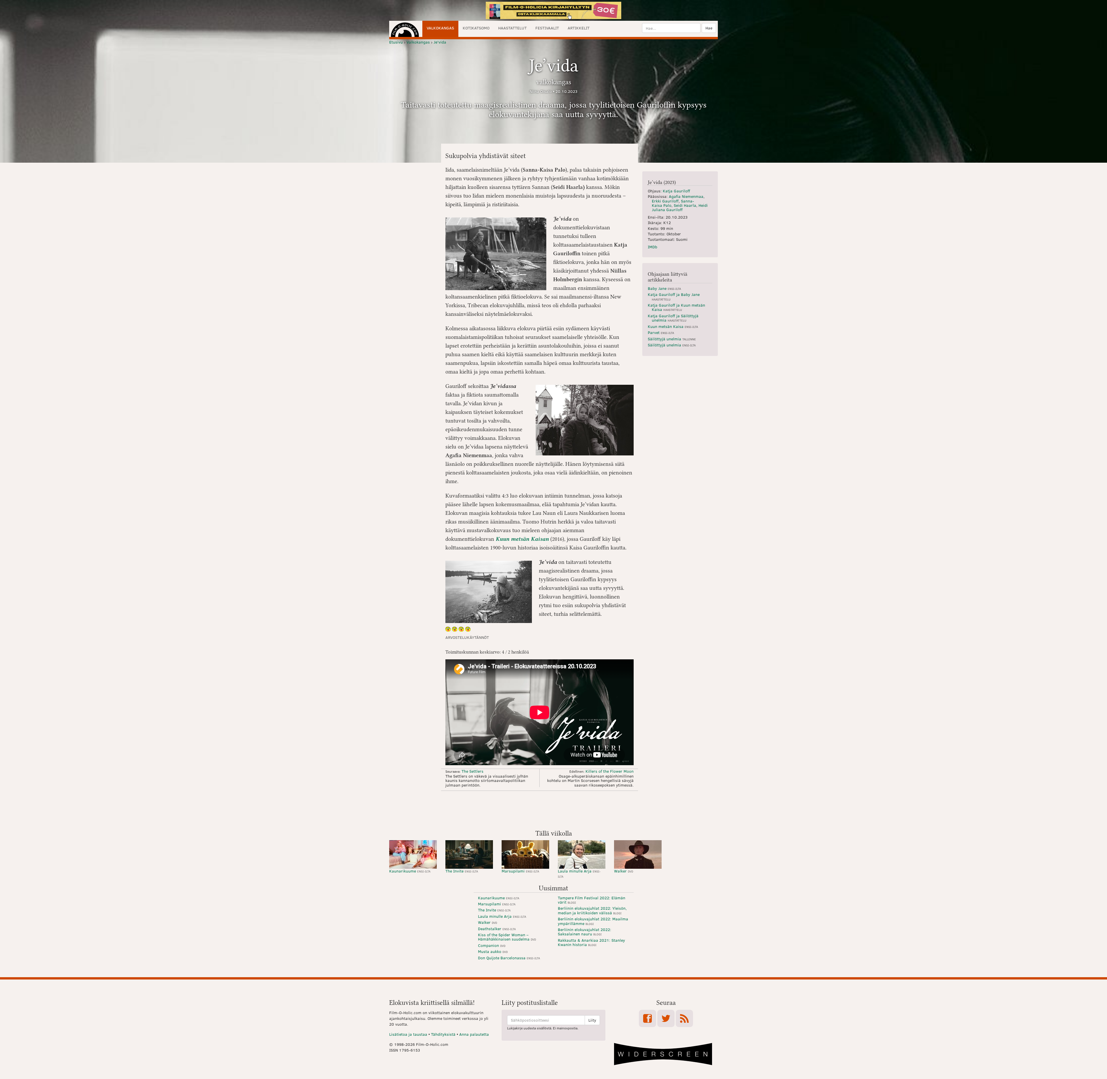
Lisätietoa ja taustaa (408, 1034)
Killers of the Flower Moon (609, 771)
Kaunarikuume (409, 871)
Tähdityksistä (443, 1034)
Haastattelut (512, 28)
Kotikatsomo (476, 28)
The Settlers (472, 771)
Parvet (661, 332)
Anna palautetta (474, 1034)
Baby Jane (664, 288)
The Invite (461, 871)
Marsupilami (520, 871)
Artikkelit (579, 28)
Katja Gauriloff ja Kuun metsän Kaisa (676, 307)
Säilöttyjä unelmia (672, 338)
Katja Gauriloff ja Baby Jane (674, 296)
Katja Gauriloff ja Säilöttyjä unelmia (673, 318)
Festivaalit (547, 28)
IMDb (652, 246)
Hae (708, 28)
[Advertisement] (553, 810)
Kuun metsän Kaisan (522, 539)
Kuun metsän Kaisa (673, 326)
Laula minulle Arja (579, 873)
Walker (623, 871)
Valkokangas (440, 28)
